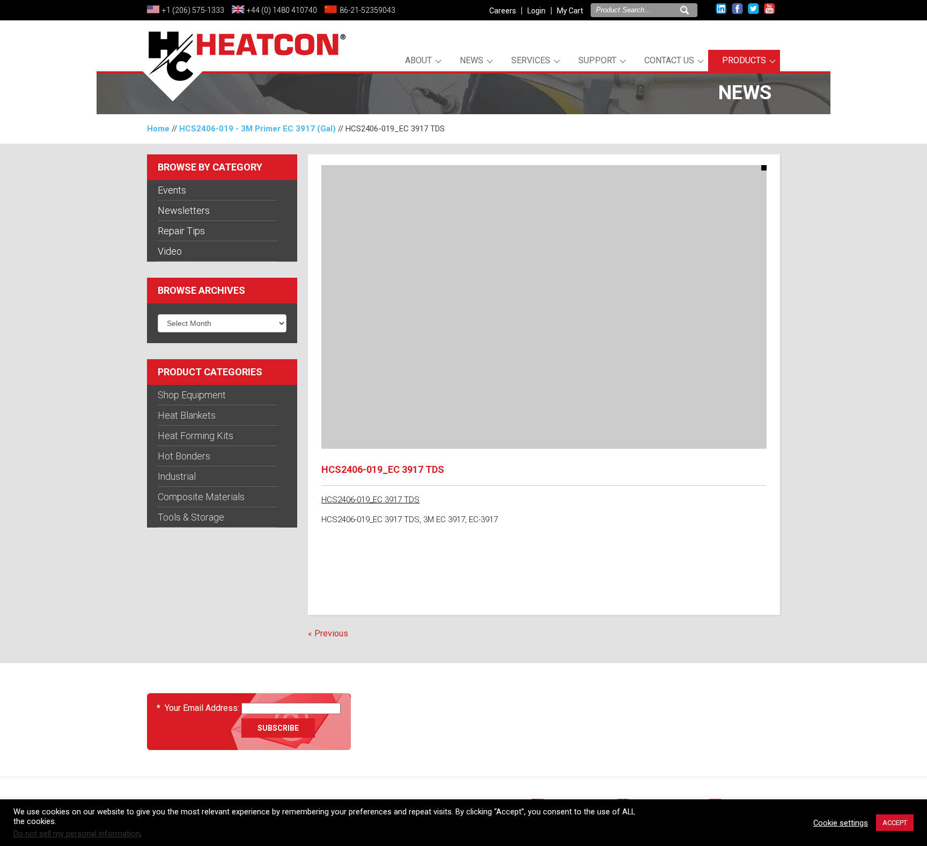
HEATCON (243, 68)
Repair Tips (181, 230)
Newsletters (184, 210)
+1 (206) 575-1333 (193, 10)
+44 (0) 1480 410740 (282, 10)
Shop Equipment (192, 394)
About (418, 60)
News (471, 60)
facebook (737, 8)
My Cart (570, 10)
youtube (769, 8)
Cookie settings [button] (840, 823)
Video (170, 251)
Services (530, 60)
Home (158, 128)
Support (597, 60)
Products (744, 60)
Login (536, 10)
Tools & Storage (191, 517)
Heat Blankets (187, 415)
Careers (502, 10)
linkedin (721, 8)
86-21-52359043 (367, 10)
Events (172, 190)
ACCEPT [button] (894, 823)
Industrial (177, 476)
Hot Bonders (184, 456)
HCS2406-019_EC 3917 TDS (370, 499)
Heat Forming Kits (195, 435)
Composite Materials (201, 496)
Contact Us (669, 60)
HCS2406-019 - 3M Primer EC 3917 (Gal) (257, 128)
